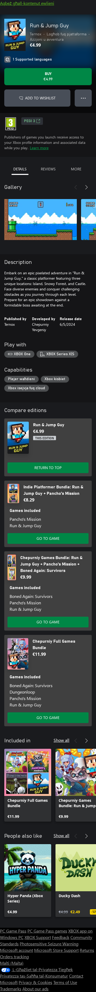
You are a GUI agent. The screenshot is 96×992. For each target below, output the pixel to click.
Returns (87, 950)
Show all (61, 740)
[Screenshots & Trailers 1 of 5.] (40, 219)
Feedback (60, 937)
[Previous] (75, 187)
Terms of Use (65, 982)
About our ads (35, 988)
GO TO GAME (48, 538)
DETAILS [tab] (19, 168)
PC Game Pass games (47, 931)
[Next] (86, 187)
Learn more (39, 147)
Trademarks (10, 988)
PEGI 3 (29, 121)
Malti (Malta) (11, 963)
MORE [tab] (76, 168)
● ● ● (83, 97)
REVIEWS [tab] (48, 168)
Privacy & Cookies (35, 982)
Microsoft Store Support (56, 950)
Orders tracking (14, 956)
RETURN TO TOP (48, 467)
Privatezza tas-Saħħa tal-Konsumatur (34, 976)
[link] (27, 785)
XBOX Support (38, 937)
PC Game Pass (13, 931)
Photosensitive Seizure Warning (49, 943)
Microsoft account (16, 950)
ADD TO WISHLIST (40, 97)
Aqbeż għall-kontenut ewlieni (27, 3)
